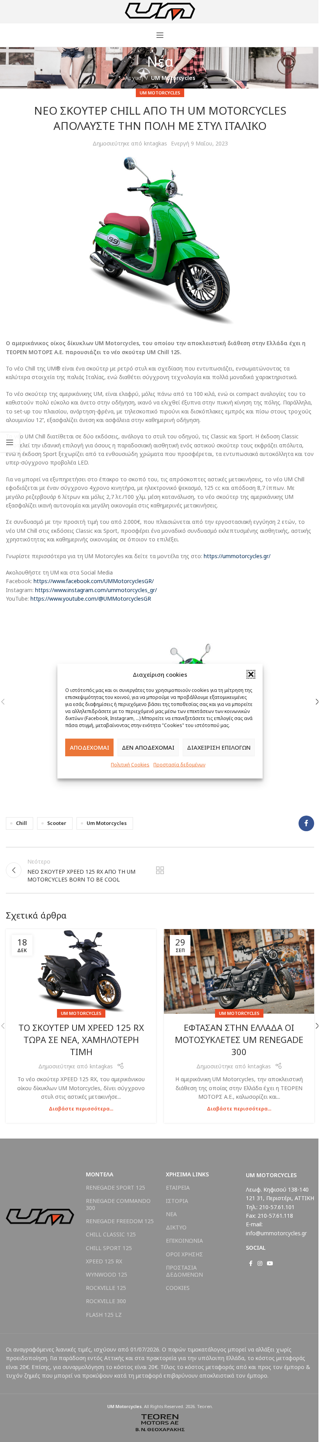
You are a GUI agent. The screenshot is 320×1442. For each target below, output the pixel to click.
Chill (21, 823)
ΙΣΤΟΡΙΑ (177, 1200)
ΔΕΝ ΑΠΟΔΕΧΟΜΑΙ (148, 747)
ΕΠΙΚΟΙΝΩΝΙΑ (184, 1240)
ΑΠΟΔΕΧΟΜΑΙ (89, 747)
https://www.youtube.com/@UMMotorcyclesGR (90, 598)
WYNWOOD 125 (106, 1274)
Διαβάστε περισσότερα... (81, 1108)
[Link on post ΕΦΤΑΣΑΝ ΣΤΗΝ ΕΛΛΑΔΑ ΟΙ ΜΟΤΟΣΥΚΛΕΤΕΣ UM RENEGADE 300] (239, 971)
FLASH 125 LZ (104, 1314)
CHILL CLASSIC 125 (111, 1234)
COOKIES (178, 1287)
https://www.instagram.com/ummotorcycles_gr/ (96, 590)
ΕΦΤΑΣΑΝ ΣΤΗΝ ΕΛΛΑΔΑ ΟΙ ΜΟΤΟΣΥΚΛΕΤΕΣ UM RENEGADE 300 (239, 1039)
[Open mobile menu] (160, 35)
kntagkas (155, 143)
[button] (251, 674)
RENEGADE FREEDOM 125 (120, 1221)
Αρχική (134, 78)
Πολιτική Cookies (130, 764)
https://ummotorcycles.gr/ (237, 556)
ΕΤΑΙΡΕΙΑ (178, 1187)
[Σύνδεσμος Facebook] (306, 823)
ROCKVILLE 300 (106, 1301)
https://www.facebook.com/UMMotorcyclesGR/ (94, 581)
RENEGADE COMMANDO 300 (118, 1204)
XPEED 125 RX (104, 1261)
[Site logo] (160, 11)
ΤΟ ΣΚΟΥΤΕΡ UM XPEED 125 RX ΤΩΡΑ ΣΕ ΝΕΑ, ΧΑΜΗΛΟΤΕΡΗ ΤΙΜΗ (81, 1039)
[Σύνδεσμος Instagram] (260, 1263)
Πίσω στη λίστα (160, 870)
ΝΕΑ (171, 1214)
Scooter (56, 823)
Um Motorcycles (107, 823)
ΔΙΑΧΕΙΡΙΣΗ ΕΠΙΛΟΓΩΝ (219, 747)
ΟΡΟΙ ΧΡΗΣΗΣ (184, 1254)
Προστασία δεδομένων (179, 764)
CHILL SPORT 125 (109, 1248)
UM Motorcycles (173, 78)
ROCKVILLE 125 (106, 1287)
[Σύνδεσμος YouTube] (270, 1263)
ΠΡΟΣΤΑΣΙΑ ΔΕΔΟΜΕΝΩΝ (184, 1271)
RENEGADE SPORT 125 (115, 1187)
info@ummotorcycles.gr (276, 1233)
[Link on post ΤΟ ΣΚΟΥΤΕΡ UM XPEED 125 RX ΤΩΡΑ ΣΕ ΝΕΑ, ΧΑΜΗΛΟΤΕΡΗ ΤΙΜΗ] (81, 971)
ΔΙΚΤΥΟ (176, 1227)
